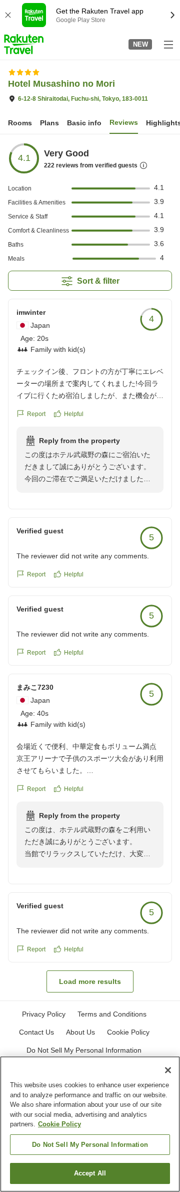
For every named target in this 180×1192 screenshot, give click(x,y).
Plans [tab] (49, 123)
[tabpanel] (90, 567)
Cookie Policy (59, 1124)
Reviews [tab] (124, 122)
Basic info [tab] (84, 123)
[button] (24, 44)
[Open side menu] (168, 44)
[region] (90, 1124)
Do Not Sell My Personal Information (90, 1144)
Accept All (90, 1173)
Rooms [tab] (20, 123)
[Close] (168, 1070)
